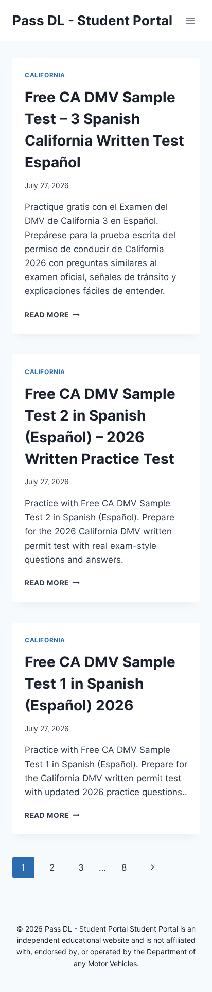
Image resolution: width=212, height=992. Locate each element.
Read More (52, 315)
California (45, 75)
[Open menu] (190, 20)
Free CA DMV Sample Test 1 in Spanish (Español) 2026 (100, 683)
